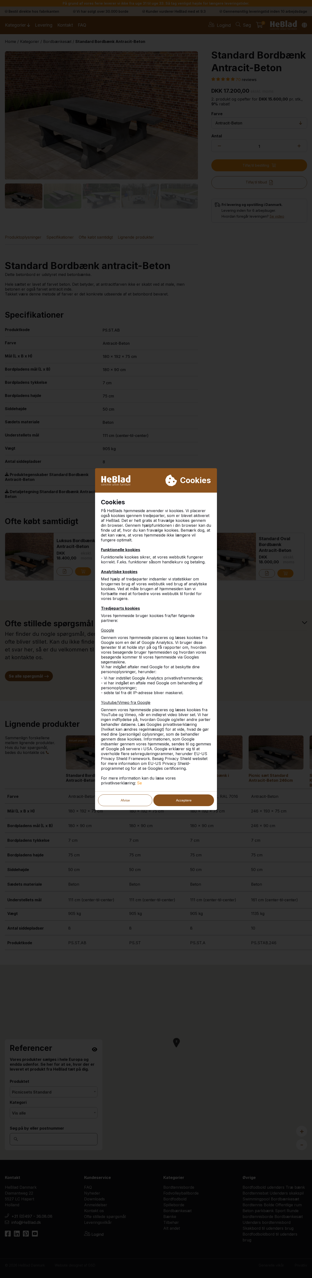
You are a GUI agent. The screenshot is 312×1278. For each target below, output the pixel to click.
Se (139, 783)
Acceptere (184, 800)
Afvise (125, 800)
